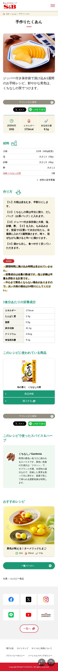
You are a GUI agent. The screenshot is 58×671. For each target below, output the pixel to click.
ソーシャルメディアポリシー (40, 656)
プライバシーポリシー (15, 656)
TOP (7, 14)
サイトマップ (22, 648)
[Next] (50, 527)
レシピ (14, 14)
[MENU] (53, 5)
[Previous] (8, 527)
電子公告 (10, 648)
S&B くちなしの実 (12, 173)
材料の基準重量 (47, 180)
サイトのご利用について (42, 648)
